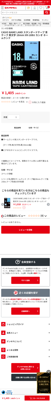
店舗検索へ (25, 311)
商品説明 (17, 128)
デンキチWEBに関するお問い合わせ (25, 367)
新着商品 (36, 20)
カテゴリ (5, 20)
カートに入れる (39, 398)
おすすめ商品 (16, 20)
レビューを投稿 (25, 229)
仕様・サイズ (34, 128)
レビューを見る (18, 101)
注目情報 (27, 20)
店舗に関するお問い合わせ (25, 377)
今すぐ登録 (25, 280)
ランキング (46, 20)
